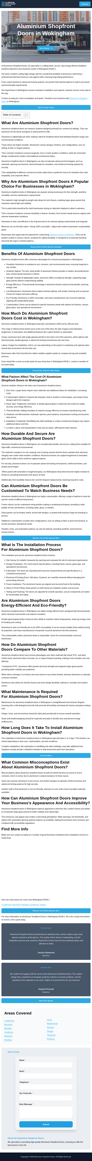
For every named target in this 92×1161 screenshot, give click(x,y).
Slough (50, 1031)
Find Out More (46, 755)
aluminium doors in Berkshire (62, 235)
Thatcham (51, 1035)
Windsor (50, 1027)
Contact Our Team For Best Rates (46, 370)
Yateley (42, 905)
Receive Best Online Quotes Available (46, 247)
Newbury (51, 1039)
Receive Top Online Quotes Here (46, 538)
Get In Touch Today (46, 107)
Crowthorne (6, 905)
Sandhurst (34, 905)
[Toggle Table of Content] (24, 115)
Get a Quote (44, 48)
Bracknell (16, 905)
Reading (8, 1040)
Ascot (49, 1020)
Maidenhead (52, 1024)
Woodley (25, 905)
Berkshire (8, 1036)
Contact (85, 4)
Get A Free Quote (46, 1001)
